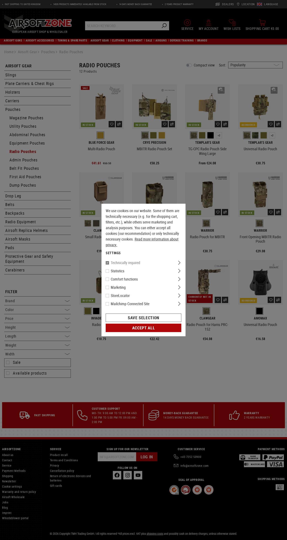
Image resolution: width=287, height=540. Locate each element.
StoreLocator (120, 295)
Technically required (125, 262)
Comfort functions (124, 279)
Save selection (143, 318)
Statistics (117, 270)
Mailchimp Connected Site (130, 303)
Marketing (118, 287)
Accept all (143, 328)
